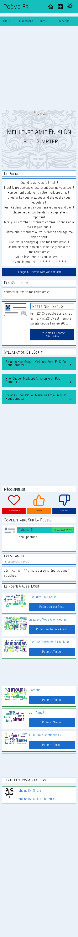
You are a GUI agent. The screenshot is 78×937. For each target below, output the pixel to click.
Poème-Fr (15, 7)
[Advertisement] (39, 67)
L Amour (34, 690)
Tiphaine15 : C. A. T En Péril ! (35, 799)
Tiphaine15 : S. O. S (28, 790)
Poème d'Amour (52, 652)
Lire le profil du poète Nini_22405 (52, 334)
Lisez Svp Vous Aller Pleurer (47, 619)
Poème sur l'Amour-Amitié (52, 629)
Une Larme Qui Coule (43, 597)
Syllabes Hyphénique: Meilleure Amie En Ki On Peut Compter (36, 363)
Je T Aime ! (36, 712)
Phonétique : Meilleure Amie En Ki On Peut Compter (33, 380)
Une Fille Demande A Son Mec (49, 642)
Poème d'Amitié (51, 745)
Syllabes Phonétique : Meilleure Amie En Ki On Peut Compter (36, 396)
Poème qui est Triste (51, 607)
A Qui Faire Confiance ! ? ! (46, 735)
